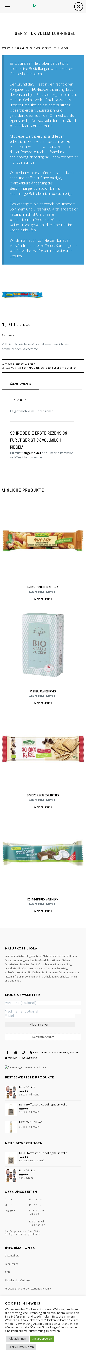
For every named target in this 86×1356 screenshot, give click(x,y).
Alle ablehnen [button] (17, 1338)
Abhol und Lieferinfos (17, 1280)
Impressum (11, 1264)
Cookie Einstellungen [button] (21, 1347)
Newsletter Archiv (43, 1037)
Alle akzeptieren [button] (42, 1338)
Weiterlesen (43, 599)
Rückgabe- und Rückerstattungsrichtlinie (28, 1288)
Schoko (46, 367)
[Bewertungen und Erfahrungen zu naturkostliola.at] (26, 1067)
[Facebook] (8, 1052)
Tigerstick (69, 367)
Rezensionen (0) (20, 384)
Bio (23, 367)
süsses (56, 367)
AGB (7, 1272)
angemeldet (32, 453)
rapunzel (33, 367)
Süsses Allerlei (22, 48)
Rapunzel (8, 335)
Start (6, 48)
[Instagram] (23, 1052)
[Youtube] (15, 1052)
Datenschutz (12, 1255)
